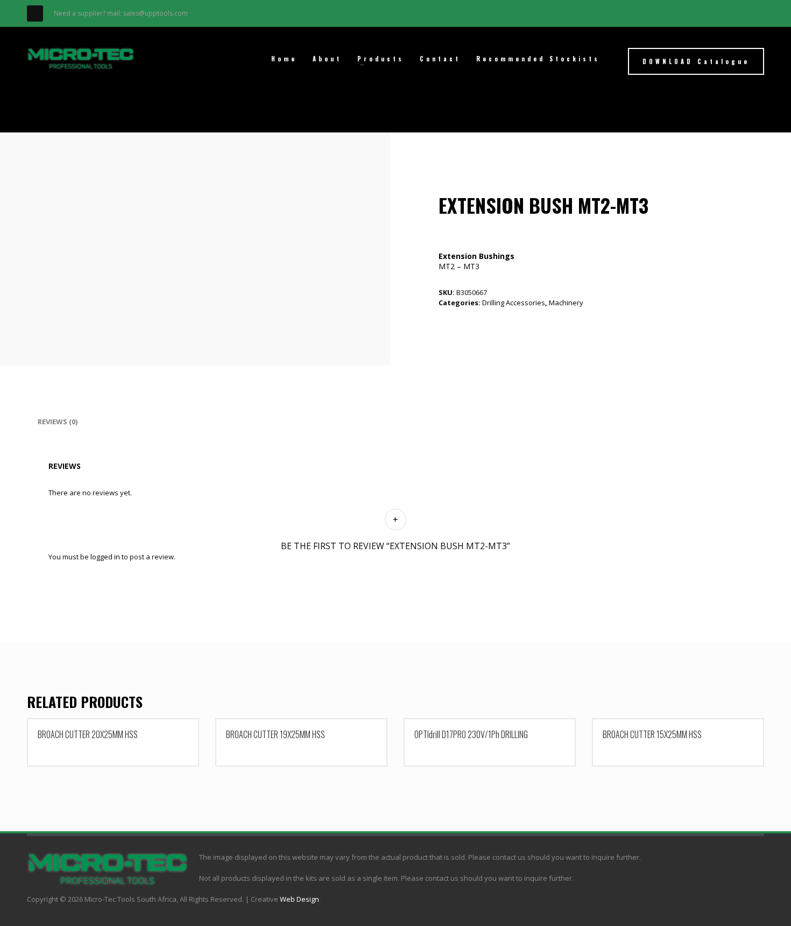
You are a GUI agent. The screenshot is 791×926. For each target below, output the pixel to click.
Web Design (299, 899)
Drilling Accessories (513, 302)
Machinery (566, 302)
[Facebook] (35, 13)
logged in (105, 557)
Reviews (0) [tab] (57, 421)
